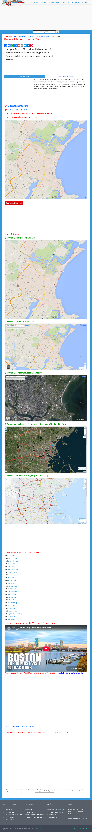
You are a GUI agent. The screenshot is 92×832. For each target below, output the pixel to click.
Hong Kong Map (52, 809)
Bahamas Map (9, 809)
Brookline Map (12, 603)
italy (57, 2)
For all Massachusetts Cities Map (19, 726)
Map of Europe (29, 804)
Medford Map (11, 605)
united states (34, 36)
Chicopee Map (12, 611)
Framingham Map (13, 592)
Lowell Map (11, 564)
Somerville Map (12, 589)
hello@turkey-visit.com (80, 818)
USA (27, 2)
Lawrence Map (12, 586)
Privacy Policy (37, 828)
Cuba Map (19, 814)
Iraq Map (50, 812)
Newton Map (11, 583)
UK (31, 2)
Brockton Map (12, 572)
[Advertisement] (46, 17)
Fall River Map (12, 580)
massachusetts (45, 36)
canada (36, 2)
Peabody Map (11, 619)
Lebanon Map (59, 812)
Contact (70, 804)
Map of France (30, 814)
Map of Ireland (30, 817)
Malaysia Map (52, 814)
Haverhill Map (12, 594)
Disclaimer (5, 829)
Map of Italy (39, 814)
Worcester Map (12, 558)
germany (70, 2)
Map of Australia (9, 817)
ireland (77, 2)
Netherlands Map (31, 812)
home (15, 36)
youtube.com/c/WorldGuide (70, 673)
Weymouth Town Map (14, 614)
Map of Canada (9, 812)
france (51, 2)
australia (44, 2)
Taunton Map (11, 608)
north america (23, 36)
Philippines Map (52, 817)
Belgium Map (30, 809)
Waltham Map (12, 597)
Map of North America (9, 804)
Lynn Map (10, 578)
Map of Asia (49, 804)
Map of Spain (40, 817)
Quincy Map (11, 575)
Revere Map (11, 617)
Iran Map (61, 809)
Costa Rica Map (9, 819)
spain (63, 2)
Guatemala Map (9, 814)
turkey (84, 2)
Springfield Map (12, 561)
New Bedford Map (13, 569)
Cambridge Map (12, 567)
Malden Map (11, 600)
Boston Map (11, 555)
